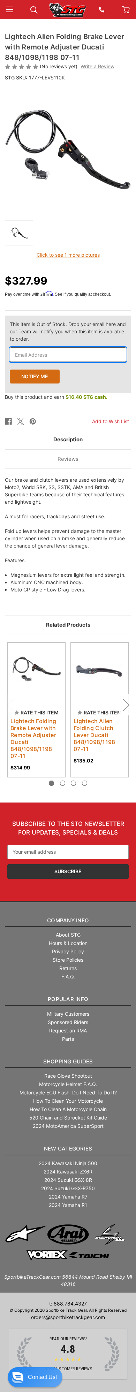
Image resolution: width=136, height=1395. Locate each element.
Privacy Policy (68, 951)
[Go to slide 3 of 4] (73, 783)
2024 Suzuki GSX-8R (68, 1180)
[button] (35, 1377)
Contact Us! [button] (42, 1377)
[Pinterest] (32, 421)
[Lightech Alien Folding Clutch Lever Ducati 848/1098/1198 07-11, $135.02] (99, 671)
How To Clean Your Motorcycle (68, 1101)
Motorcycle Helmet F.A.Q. (68, 1084)
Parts (68, 1039)
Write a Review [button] (97, 66)
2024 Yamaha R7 (68, 1197)
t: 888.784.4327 (68, 1304)
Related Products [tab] (68, 624)
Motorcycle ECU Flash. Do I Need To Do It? (68, 1092)
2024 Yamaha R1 (68, 1205)
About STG (68, 935)
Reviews (68, 459)
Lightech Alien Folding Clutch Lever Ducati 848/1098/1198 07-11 (94, 735)
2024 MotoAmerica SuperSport (68, 1126)
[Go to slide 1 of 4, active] (51, 783)
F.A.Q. (68, 976)
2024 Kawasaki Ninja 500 (68, 1163)
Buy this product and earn (56, 397)
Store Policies (68, 960)
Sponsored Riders (68, 1022)
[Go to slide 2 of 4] (62, 783)
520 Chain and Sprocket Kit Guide (68, 1118)
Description (68, 439)
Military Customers (68, 1014)
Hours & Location (68, 943)
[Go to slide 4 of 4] (84, 783)
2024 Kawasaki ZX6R (68, 1172)
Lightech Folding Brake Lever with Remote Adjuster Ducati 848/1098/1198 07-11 (33, 738)
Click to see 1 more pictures (68, 255)
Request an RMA (68, 1030)
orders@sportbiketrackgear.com (68, 1317)
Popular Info (68, 999)
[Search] (34, 9)
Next (126, 704)
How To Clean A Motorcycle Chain (68, 1109)
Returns (68, 968)
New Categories (68, 1148)
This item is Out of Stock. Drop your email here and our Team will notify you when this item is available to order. (68, 331)
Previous (10, 704)
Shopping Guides (68, 1061)
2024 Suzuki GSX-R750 (68, 1188)
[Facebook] (8, 421)
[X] (20, 421)
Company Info (68, 920)
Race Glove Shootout (68, 1076)
